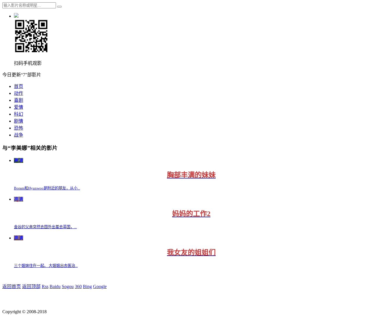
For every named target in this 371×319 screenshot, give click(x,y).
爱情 (18, 107)
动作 (18, 93)
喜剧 (18, 100)
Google (100, 286)
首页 (18, 86)
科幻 (18, 114)
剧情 (18, 121)
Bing (87, 286)
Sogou (68, 286)
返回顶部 (31, 286)
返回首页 (11, 286)
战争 (18, 134)
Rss (45, 286)
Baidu (55, 286)
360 (78, 286)
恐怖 (18, 128)
